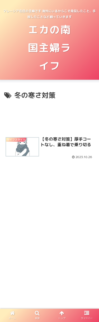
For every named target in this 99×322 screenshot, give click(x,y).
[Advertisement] (49, 116)
